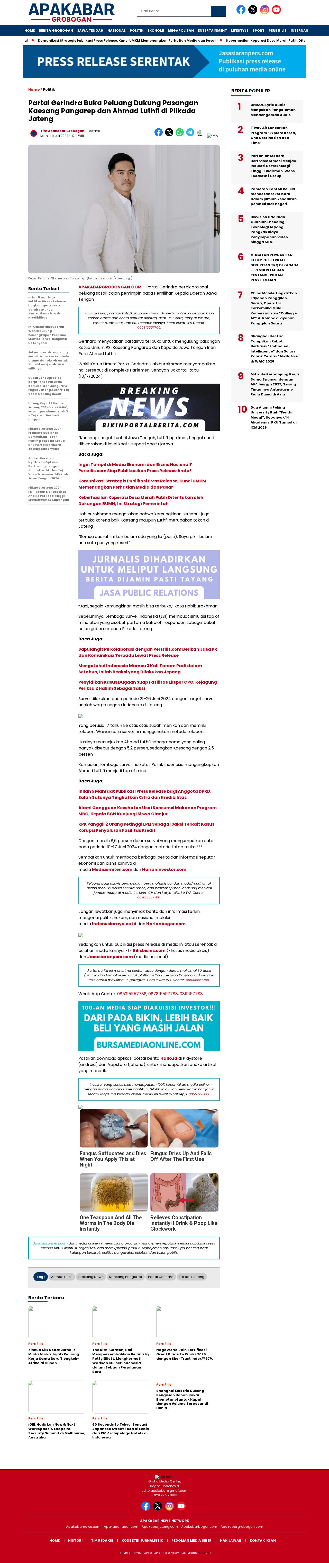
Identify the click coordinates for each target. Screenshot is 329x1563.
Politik (136, 30)
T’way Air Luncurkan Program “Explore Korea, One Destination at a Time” (273, 135)
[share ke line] (202, 135)
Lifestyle (239, 30)
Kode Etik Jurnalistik (142, 1540)
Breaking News (90, 1276)
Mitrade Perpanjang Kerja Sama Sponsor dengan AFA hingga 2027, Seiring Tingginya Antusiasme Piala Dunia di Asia (275, 384)
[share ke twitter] (170, 135)
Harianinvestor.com (164, 869)
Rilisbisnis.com (149, 950)
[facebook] (241, 13)
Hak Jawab (230, 1540)
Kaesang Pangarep (125, 1276)
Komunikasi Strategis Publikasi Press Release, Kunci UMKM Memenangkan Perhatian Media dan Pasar (114, 40)
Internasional (305, 30)
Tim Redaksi (102, 1540)
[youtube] (277, 13)
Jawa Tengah (90, 30)
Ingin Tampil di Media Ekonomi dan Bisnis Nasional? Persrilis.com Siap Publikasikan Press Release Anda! (135, 468)
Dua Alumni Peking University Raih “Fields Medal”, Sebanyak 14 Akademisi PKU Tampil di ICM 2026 (274, 417)
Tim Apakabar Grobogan (62, 131)
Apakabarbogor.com (199, 1526)
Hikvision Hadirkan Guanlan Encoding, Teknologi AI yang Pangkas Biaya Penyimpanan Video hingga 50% (269, 229)
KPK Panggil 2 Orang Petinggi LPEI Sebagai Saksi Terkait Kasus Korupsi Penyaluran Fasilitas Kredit (146, 827)
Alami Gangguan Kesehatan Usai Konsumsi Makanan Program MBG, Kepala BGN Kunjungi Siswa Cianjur (147, 811)
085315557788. (149, 327)
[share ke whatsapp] (181, 135)
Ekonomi (156, 30)
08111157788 (191, 994)
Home (29, 30)
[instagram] (265, 13)
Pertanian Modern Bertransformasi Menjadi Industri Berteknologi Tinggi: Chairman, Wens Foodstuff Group (274, 165)
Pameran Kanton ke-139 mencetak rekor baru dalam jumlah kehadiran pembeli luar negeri (274, 196)
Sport (258, 30)
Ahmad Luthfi (61, 1276)
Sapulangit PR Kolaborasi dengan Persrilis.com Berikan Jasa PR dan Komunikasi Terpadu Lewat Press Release (147, 652)
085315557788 (132, 994)
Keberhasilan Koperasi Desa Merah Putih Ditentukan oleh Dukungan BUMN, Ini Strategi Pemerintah (140, 500)
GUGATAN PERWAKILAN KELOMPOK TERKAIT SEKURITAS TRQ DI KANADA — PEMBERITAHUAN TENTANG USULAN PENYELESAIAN (275, 267)
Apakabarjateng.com (160, 1526)
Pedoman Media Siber (191, 1540)
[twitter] (253, 13)
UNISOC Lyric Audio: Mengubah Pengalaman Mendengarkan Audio (273, 109)
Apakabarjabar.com (121, 1526)
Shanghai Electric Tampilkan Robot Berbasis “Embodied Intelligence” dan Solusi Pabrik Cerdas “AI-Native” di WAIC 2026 (275, 349)
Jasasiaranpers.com (110, 957)
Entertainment (212, 30)
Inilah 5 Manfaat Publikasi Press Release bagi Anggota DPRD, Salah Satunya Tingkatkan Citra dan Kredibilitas (145, 794)
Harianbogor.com (166, 924)
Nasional (116, 30)
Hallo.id (168, 1058)
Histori (75, 1540)
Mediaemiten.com (112, 869)
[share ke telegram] (191, 135)
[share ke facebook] (159, 135)
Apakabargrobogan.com (242, 1526)
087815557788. (149, 897)
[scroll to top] (315, 1555)
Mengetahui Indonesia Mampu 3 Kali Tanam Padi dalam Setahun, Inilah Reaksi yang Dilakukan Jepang (140, 669)
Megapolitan (181, 30)
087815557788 (163, 994)
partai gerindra (160, 1276)
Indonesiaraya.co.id (114, 924)
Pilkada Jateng (191, 1276)
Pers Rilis (278, 30)
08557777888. (200, 1094)
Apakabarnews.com (83, 1526)
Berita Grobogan (56, 30)
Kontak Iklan (263, 1540)
